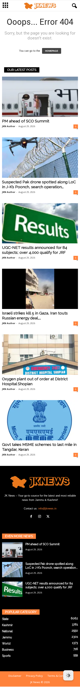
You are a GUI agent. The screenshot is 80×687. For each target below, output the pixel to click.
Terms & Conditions (60, 676)
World (6, 643)
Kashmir (7, 625)
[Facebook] (32, 516)
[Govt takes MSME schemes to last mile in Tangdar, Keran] (40, 420)
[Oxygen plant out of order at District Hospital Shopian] (40, 354)
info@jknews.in (47, 508)
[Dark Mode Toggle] (68, 675)
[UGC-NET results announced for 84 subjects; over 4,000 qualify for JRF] (40, 223)
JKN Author (8, 126)
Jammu (7, 637)
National (7, 631)
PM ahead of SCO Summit (25, 121)
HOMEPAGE (51, 51)
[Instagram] (40, 516)
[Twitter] (48, 516)
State (5, 619)
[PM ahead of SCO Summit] (40, 97)
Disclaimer (14, 676)
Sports (6, 655)
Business (8, 649)
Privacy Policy (34, 676)
